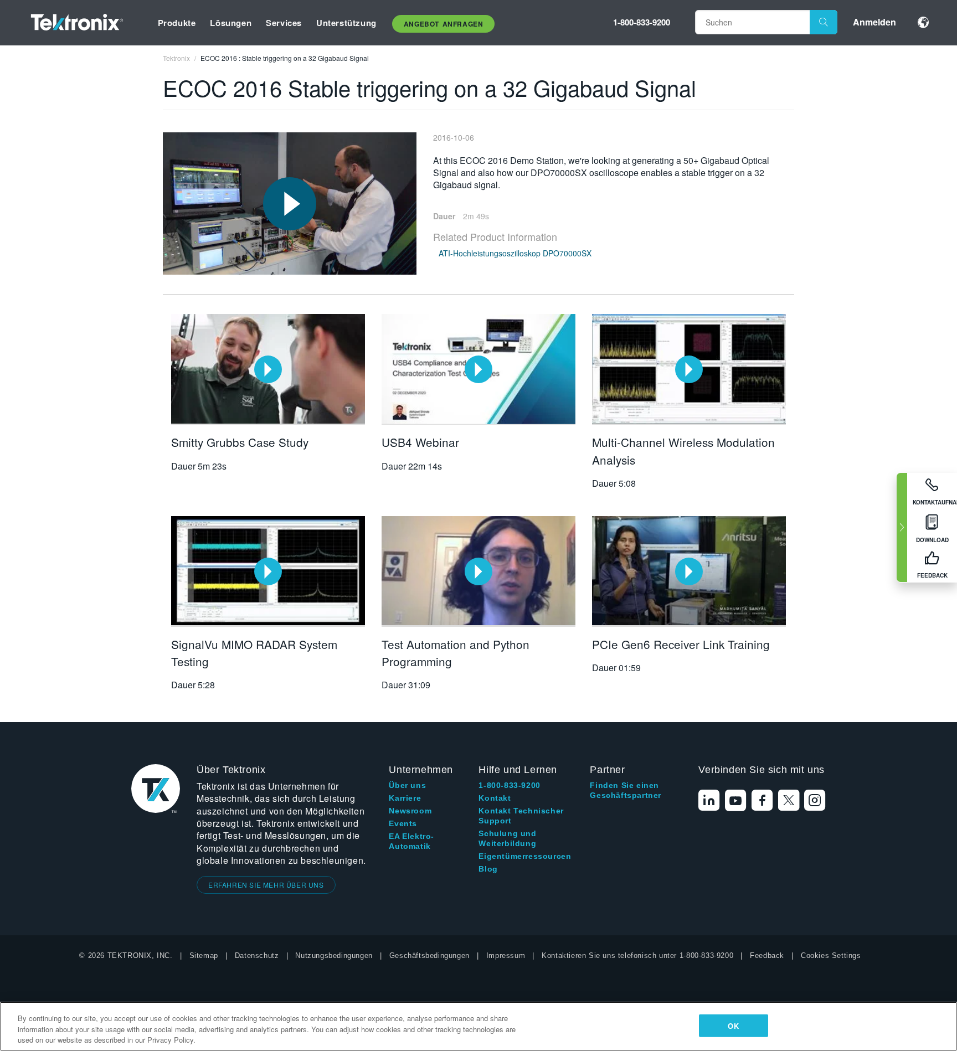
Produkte (177, 23)
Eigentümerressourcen (524, 856)
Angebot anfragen (443, 24)
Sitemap (203, 955)
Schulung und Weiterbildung (507, 838)
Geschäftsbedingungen (429, 955)
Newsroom (410, 810)
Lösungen (230, 23)
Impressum (505, 955)
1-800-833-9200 (641, 22)
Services (284, 23)
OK (733, 1025)
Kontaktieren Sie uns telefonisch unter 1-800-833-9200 (637, 955)
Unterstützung (346, 23)
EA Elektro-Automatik (411, 841)
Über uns (407, 785)
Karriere (405, 798)
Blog (487, 868)
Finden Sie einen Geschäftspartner (625, 790)
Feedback (767, 955)
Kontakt (494, 798)
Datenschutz (257, 955)
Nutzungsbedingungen (333, 955)
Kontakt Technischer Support (520, 815)
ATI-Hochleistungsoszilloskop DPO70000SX (515, 253)
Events (403, 823)
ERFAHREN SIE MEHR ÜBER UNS (266, 884)
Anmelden (874, 22)
